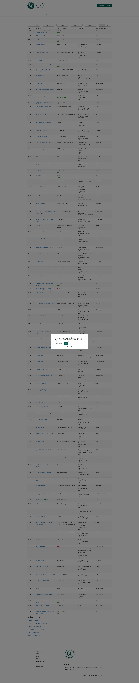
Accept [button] (65, 343)
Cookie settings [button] (58, 343)
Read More (69, 346)
